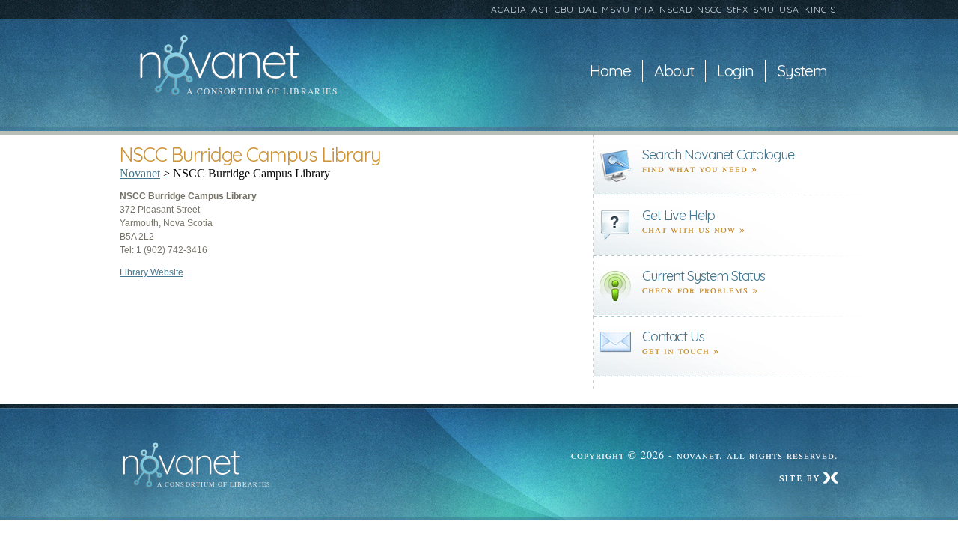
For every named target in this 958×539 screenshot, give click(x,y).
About (674, 71)
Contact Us (673, 336)
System (802, 71)
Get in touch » (680, 350)
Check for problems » (700, 289)
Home (610, 71)
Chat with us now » (693, 229)
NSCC (709, 9)
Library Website (151, 272)
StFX (737, 9)
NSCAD (675, 9)
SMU (764, 9)
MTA (645, 9)
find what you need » (699, 168)
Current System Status (703, 275)
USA (789, 9)
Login (735, 71)
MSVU (616, 9)
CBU (564, 9)
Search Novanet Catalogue (718, 154)
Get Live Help (678, 215)
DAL (588, 9)
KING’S (820, 9)
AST (540, 9)
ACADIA (509, 9)
